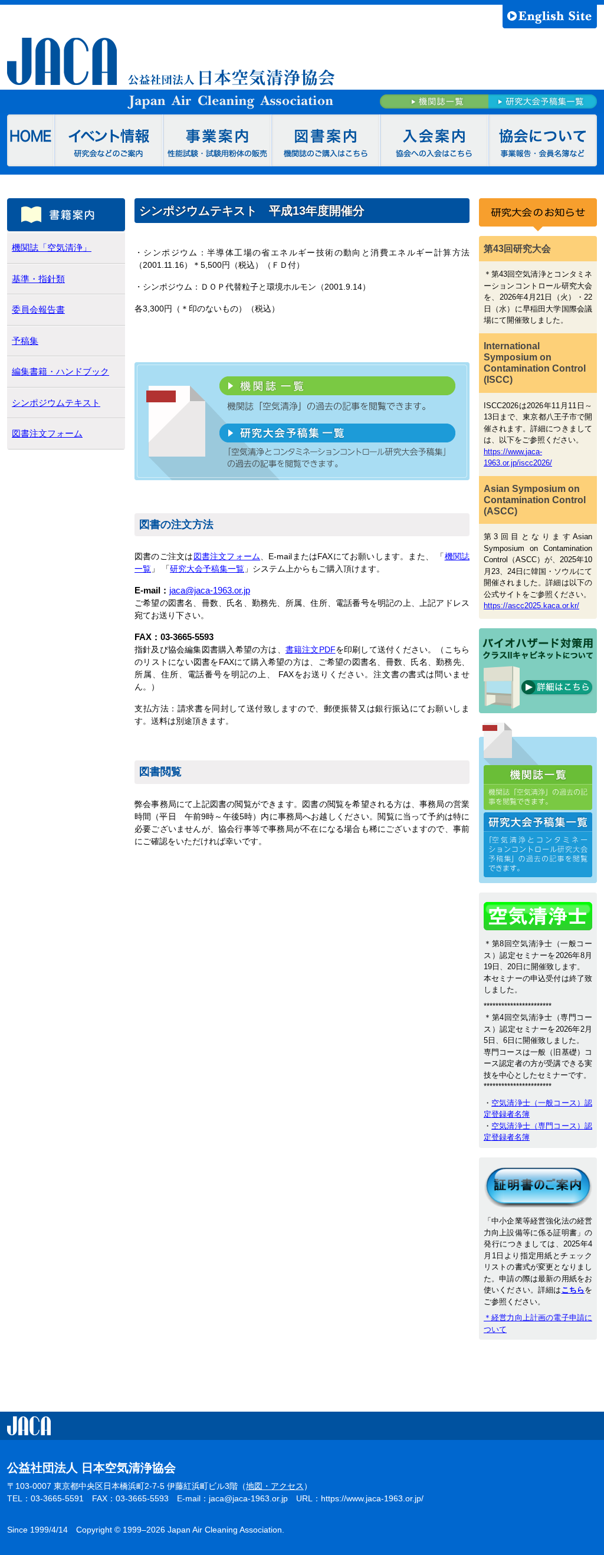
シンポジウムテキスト (56, 403)
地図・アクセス (275, 1486)
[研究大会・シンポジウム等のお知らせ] (108, 140)
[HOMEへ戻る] (30, 140)
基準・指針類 (38, 279)
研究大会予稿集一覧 (207, 568)
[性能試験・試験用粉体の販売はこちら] (217, 140)
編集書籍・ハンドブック (60, 371)
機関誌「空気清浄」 (51, 247)
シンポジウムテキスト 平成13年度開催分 (252, 210)
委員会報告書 (38, 309)
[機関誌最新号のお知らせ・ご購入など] (325, 140)
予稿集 (25, 341)
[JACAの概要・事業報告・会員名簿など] (542, 140)
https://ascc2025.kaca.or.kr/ (531, 605)
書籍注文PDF (310, 649)
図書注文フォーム (227, 556)
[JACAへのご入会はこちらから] (434, 140)
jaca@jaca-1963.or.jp (209, 590)
